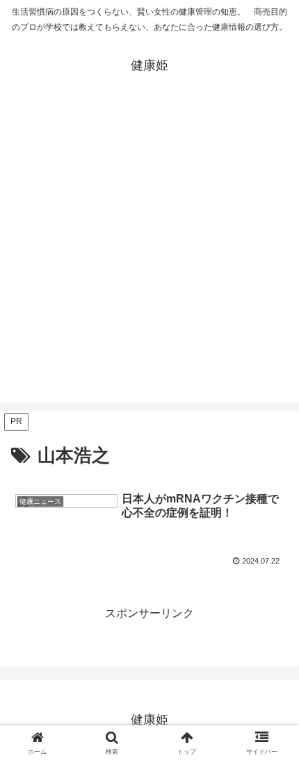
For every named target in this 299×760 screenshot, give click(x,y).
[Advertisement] (149, 253)
